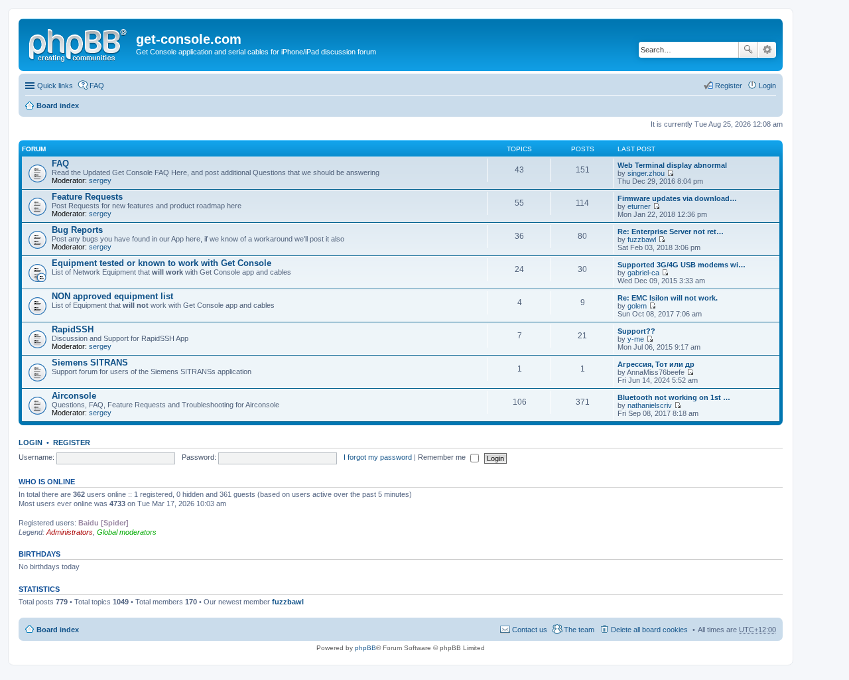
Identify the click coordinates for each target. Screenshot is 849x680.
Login (30, 442)
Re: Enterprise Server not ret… (671, 232)
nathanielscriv (649, 405)
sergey (100, 180)
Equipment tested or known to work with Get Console (161, 263)
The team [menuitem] (579, 630)
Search (748, 50)
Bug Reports (77, 230)
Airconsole (74, 396)
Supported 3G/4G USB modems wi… (682, 265)
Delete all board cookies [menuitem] (649, 630)
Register (71, 442)
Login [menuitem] (767, 86)
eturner (639, 206)
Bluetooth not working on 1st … (674, 397)
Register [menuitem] (728, 86)
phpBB (365, 647)
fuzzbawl (641, 239)
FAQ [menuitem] (97, 86)
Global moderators (127, 532)
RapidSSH (73, 329)
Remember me (443, 457)
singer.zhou (646, 173)
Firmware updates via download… (677, 198)
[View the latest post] (670, 173)
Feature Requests (87, 197)
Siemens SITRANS (90, 363)
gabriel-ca (643, 273)
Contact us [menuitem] (529, 630)
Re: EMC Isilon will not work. (668, 298)
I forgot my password (378, 457)
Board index (57, 105)
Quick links (55, 86)
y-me (635, 339)
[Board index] (79, 43)
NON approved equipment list (112, 296)
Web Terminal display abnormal (672, 165)
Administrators (69, 532)
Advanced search (767, 50)
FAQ (60, 164)
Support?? (636, 331)
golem (637, 306)
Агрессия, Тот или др (656, 364)
